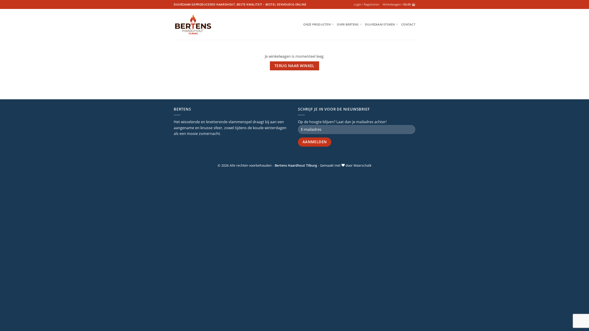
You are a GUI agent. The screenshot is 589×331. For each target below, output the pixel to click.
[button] (366, 4)
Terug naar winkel (294, 65)
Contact (408, 24)
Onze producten (317, 24)
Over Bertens (347, 24)
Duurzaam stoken (380, 24)
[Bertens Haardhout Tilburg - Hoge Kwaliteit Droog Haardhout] (193, 24)
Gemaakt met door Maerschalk (345, 165)
